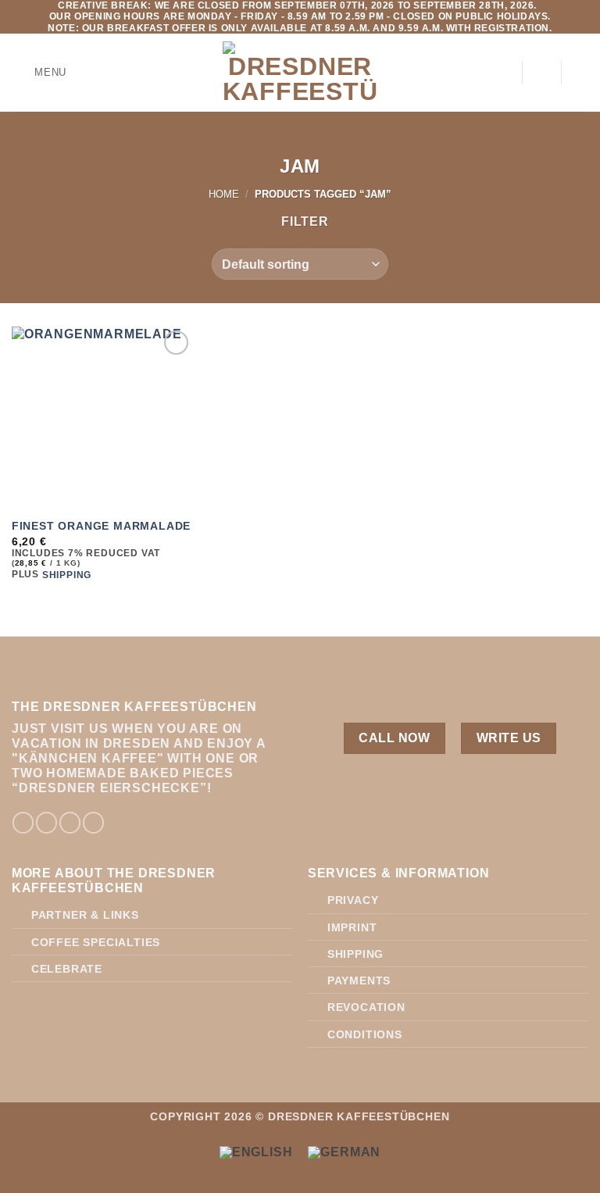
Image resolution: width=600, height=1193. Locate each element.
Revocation (366, 1007)
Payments (359, 980)
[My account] (502, 72)
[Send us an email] (69, 823)
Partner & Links (85, 915)
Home (224, 194)
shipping (66, 575)
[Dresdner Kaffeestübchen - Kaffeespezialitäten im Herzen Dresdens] (300, 72)
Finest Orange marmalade (101, 526)
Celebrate (66, 969)
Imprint (352, 927)
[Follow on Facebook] (23, 823)
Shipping (355, 954)
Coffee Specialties (95, 942)
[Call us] (93, 823)
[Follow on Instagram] (46, 823)
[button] (39, 73)
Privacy (353, 900)
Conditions (364, 1034)
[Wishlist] (541, 72)
